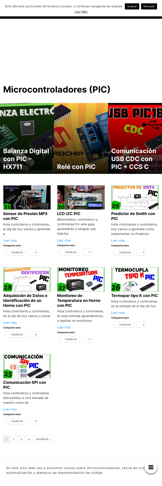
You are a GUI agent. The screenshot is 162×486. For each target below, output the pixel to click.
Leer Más (81, 12)
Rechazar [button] (149, 6)
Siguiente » (43, 439)
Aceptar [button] (132, 6)
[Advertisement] (81, 48)
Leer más (10, 240)
